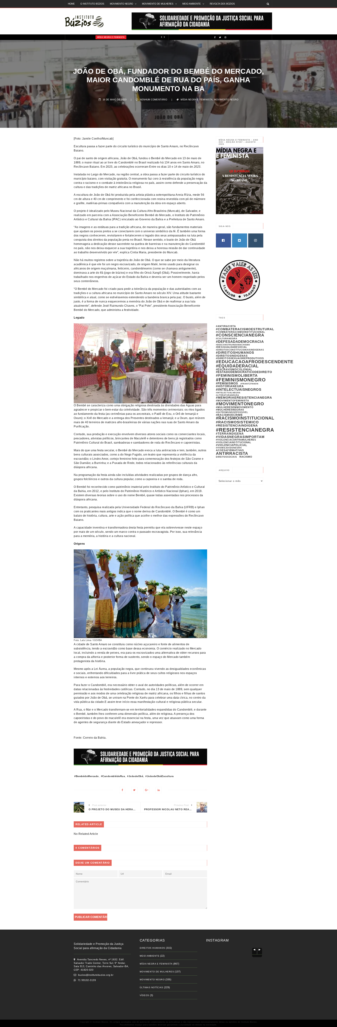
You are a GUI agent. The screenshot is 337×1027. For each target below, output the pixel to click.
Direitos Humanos (152, 948)
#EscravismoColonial (234, 369)
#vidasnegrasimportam (240, 437)
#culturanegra (226, 338)
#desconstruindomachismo (233, 345)
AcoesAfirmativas (230, 450)
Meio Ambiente (150, 956)
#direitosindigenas (232, 355)
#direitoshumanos (235, 352)
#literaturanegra (227, 395)
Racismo (245, 456)
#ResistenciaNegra (245, 430)
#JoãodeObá (135, 776)
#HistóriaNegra (230, 386)
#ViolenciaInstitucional (233, 442)
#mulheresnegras (230, 409)
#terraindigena (230, 433)
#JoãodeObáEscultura (159, 776)
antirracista (232, 453)
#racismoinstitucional (245, 418)
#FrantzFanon (249, 384)
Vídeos (144, 995)
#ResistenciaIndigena (237, 425)
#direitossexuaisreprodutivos (240, 358)
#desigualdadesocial (231, 347)
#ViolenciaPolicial (231, 445)
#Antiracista (226, 326)
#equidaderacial (237, 366)
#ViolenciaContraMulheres (236, 439)
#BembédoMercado (86, 776)
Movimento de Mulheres (157, 971)
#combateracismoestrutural (245, 329)
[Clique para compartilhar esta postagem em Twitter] (134, 790)
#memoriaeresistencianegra (244, 397)
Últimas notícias (151, 987)
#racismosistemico (237, 422)
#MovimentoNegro (240, 403)
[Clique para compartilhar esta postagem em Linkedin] (159, 790)
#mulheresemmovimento (234, 407)
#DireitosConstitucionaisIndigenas (240, 350)
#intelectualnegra (228, 393)
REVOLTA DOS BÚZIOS (222, 3)
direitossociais (226, 457)
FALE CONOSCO (77, 11)
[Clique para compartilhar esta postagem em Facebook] (122, 790)
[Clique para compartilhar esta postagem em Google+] (146, 790)
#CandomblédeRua (113, 776)
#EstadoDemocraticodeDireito (244, 372)
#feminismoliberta (237, 375)
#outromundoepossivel (232, 412)
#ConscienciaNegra (240, 335)
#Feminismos (227, 383)
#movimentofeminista (232, 400)
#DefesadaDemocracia (240, 342)
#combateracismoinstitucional (240, 332)
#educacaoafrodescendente (254, 361)
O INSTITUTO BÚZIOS (92, 3)
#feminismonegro (241, 379)
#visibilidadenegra (229, 448)
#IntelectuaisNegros (238, 389)
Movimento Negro (226, 99)
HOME (71, 3)
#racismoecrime (229, 414)
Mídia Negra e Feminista (83, 37)
